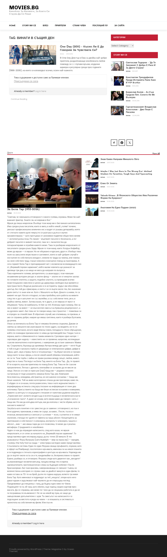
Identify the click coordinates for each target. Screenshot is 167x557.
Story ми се (29, 26)
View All (156, 154)
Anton (62, 54)
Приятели (60, 26)
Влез (45, 26)
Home (12, 26)
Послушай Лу (100, 26)
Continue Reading (19, 99)
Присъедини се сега (26, 81)
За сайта (119, 26)
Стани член (79, 26)
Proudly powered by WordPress (25, 549)
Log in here (40, 91)
